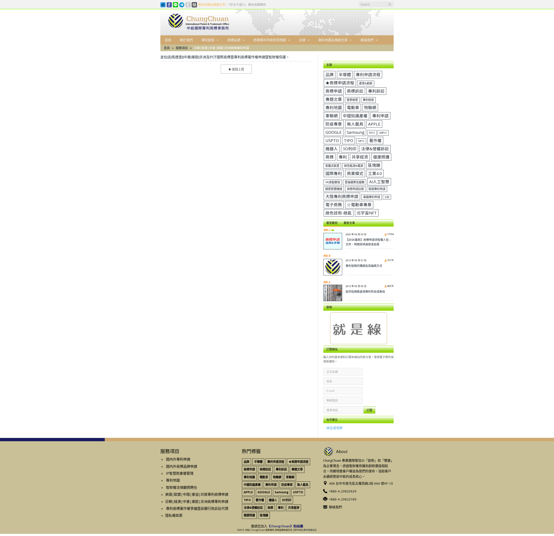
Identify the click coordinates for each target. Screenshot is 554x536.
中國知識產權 (355, 115)
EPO (372, 133)
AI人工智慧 (379, 181)
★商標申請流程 (339, 82)
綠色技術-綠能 (338, 213)
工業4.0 (375, 173)
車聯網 (331, 115)
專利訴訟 (376, 91)
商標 (329, 157)
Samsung (355, 132)
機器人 (331, 148)
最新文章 (349, 223)
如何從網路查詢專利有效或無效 (365, 291)
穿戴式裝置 (332, 166)
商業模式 (355, 173)
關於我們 (186, 40)
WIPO (383, 133)
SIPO (361, 141)
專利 (343, 157)
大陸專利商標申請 (341, 196)
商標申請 (333, 91)
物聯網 (370, 107)
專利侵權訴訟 (310, 529)
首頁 (168, 40)
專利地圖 (333, 107)
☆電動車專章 (359, 204)
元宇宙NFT (367, 213)
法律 (302, 40)
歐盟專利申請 (377, 189)
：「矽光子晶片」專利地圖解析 (232, 5)
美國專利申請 (371, 197)
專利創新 (207, 40)
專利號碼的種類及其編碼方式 (364, 266)
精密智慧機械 (333, 189)
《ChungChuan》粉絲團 (285, 526)
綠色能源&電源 (353, 166)
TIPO (348, 140)
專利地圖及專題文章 (333, 40)
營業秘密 (352, 100)
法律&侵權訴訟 (375, 148)
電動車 (353, 107)
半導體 (345, 74)
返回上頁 (237, 69)
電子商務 (333, 204)
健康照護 (381, 157)
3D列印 (349, 148)
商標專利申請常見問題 (269, 40)
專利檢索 (368, 100)
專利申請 (380, 115)
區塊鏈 (374, 165)
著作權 (375, 140)
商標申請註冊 (355, 189)
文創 (387, 197)
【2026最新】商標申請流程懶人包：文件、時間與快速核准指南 (368, 242)
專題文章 (333, 99)
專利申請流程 (368, 74)
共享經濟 (360, 157)
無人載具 (355, 124)
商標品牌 (233, 40)
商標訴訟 (355, 91)
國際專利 (333, 173)
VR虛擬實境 (332, 182)
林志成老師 (334, 428)
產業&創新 (365, 83)
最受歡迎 (332, 223)
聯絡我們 (367, 40)
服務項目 (182, 48)
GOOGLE (333, 132)
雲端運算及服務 (354, 182)
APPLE (374, 124)
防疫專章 (333, 124)
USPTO (332, 140)
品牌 (329, 74)
